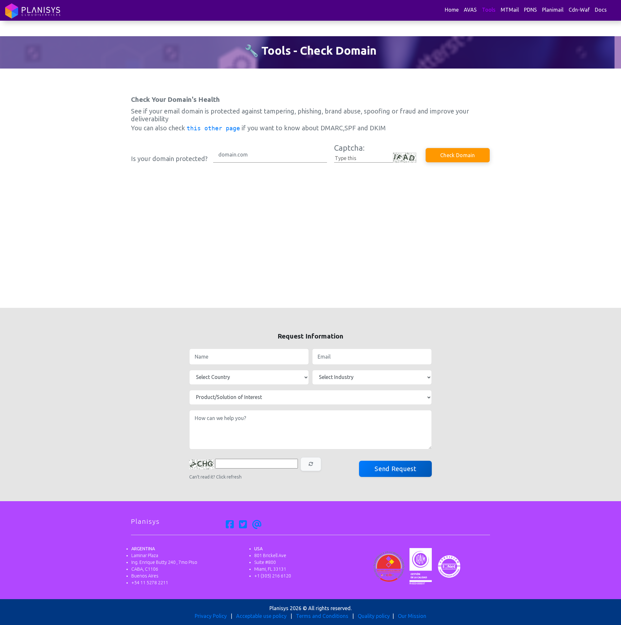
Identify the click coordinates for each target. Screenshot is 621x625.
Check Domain (457, 155)
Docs (601, 10)
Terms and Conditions (322, 616)
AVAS (470, 10)
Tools (489, 10)
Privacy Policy (211, 616)
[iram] (420, 565)
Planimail (552, 10)
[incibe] (389, 565)
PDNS (530, 10)
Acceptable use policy (261, 616)
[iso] (449, 565)
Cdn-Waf (579, 10)
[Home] (32, 11)
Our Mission (412, 616)
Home (452, 10)
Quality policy (374, 616)
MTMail (510, 10)
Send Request (395, 468)
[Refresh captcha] (310, 464)
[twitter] (243, 525)
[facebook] (229, 525)
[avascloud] (257, 525)
